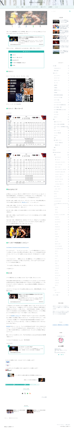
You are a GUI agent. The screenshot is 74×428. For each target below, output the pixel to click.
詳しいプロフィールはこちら (60, 352)
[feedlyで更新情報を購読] (27, 393)
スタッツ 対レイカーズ (17, 57)
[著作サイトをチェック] (22, 393)
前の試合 (8, 326)
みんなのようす (15, 60)
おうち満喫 (61, 346)
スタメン (14, 54)
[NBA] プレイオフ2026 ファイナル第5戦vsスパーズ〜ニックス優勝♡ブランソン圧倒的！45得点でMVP (61, 307)
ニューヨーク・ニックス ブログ (19, 384)
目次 (26, 51)
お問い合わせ (67, 424)
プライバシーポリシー (60, 424)
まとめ (13, 65)
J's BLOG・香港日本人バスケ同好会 (60, 324)
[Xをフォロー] (25, 393)
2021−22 (32, 384)
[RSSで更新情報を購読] (30, 393)
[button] (40, 26)
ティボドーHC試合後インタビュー (19, 62)
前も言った (24, 202)
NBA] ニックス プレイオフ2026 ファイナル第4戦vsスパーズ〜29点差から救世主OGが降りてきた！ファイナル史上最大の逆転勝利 (61, 312)
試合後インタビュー (15, 315)
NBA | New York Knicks (10, 384)
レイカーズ (27, 384)
